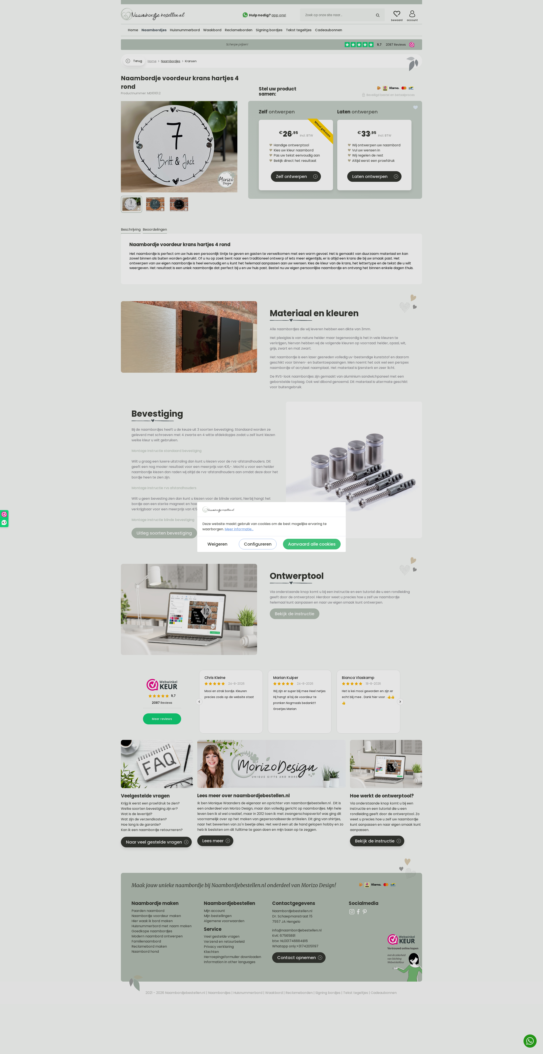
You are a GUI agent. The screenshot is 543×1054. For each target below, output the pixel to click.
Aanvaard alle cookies (312, 544)
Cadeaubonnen (383, 992)
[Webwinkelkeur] (404, 958)
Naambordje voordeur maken (156, 916)
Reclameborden (299, 992)
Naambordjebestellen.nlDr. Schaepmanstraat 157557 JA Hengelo (292, 916)
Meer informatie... (239, 529)
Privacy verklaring (219, 947)
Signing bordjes (327, 992)
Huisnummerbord (247, 992)
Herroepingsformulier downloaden (232, 957)
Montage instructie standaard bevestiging (167, 450)
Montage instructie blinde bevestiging (163, 519)
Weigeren (217, 544)
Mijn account (214, 911)
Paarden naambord (148, 911)
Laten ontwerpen (370, 176)
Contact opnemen (296, 958)
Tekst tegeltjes (355, 992)
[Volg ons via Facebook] (358, 911)
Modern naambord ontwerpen (157, 936)
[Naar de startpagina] (153, 13)
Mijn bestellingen (218, 916)
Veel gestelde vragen (221, 936)
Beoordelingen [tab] (155, 229)
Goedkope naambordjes (152, 931)
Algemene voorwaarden (224, 921)
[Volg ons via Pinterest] (364, 911)
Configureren (258, 544)
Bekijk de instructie (294, 614)
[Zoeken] (378, 14)
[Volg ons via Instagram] (352, 911)
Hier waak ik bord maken (152, 921)
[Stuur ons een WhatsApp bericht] (530, 1041)
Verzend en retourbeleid (224, 942)
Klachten (211, 952)
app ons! (279, 15)
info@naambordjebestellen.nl (297, 930)
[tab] (131, 230)
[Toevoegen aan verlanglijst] (415, 107)
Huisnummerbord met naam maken (162, 926)
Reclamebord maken (149, 946)
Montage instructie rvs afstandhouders (164, 487)
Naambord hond (145, 952)
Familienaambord (146, 941)
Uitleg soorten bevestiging (164, 533)
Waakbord (273, 992)
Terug (137, 61)
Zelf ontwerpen (291, 176)
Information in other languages (229, 962)
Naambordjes (219, 992)
